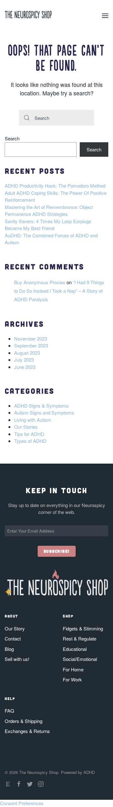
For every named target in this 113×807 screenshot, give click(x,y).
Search (12, 138)
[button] (105, 15)
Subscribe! (57, 551)
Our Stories (26, 426)
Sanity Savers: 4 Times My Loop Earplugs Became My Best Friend (48, 225)
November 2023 (30, 338)
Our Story (15, 628)
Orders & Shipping (23, 721)
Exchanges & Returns (27, 731)
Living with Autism (32, 419)
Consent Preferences (22, 803)
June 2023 (24, 367)
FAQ (9, 710)
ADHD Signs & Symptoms (41, 405)
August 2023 (27, 352)
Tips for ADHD (29, 434)
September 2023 (31, 345)
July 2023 (24, 359)
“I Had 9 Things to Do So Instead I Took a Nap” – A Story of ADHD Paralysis (59, 290)
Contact (13, 638)
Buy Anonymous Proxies (39, 282)
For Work (72, 679)
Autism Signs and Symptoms (44, 412)
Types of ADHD (30, 440)
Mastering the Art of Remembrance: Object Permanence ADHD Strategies (49, 210)
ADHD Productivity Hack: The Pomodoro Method (55, 185)
